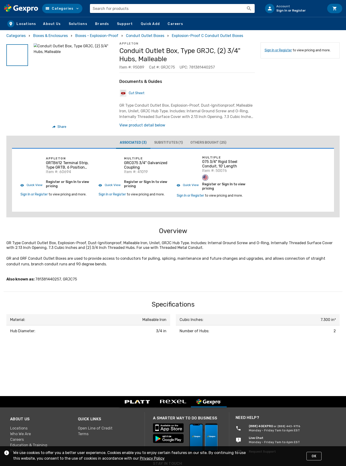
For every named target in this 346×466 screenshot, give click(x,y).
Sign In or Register (278, 50)
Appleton (128, 43)
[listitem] (292, 8)
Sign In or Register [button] (34, 194)
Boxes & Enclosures (50, 35)
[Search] (249, 8)
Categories (16, 35)
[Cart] (334, 8)
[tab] (133, 143)
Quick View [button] (34, 185)
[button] (62, 8)
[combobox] (172, 8)
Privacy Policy (152, 458)
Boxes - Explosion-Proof (96, 35)
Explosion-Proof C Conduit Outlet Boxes (207, 35)
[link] (40, 428)
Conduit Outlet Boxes (145, 35)
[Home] (21, 8)
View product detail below (142, 125)
